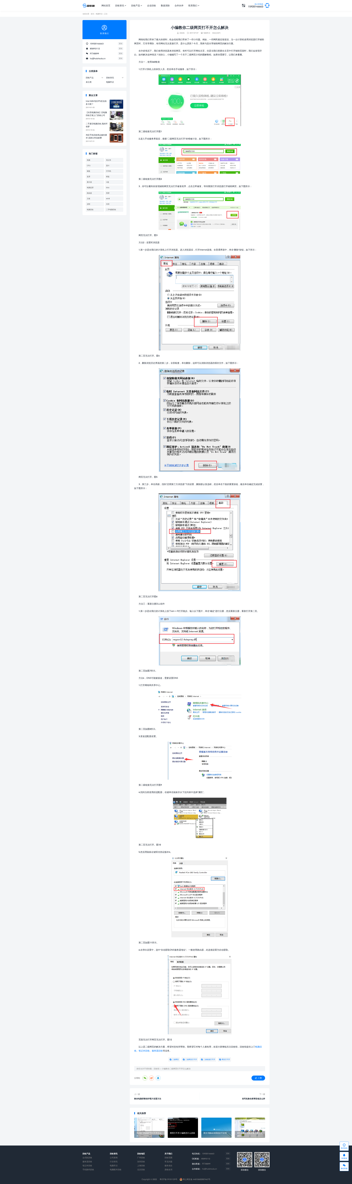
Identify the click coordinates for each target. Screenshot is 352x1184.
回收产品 (136, 5)
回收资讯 (120, 5)
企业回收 (151, 5)
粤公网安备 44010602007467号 (196, 1179)
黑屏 (107, 193)
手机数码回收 (88, 1169)
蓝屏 (88, 177)
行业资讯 (114, 1161)
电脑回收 (90, 209)
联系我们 (193, 5)
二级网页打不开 (191, 1059)
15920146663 (255, 5)
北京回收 (141, 1169)
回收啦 (157, 1068)
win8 (108, 198)
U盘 (107, 182)
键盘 (88, 171)
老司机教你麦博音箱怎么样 (253, 1098)
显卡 (107, 166)
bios (107, 187)
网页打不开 (226, 1059)
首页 (92, 14)
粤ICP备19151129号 (168, 1179)
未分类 (89, 82)
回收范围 (168, 1157)
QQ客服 (344, 1156)
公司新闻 (114, 1157)
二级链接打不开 (209, 1059)
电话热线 (344, 1146)
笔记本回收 (144, 1050)
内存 (107, 204)
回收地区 (141, 1153)
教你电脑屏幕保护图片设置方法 (147, 1098)
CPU (88, 166)
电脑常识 (99, 14)
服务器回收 (157, 1050)
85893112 (95, 48)
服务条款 (168, 1165)
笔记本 (108, 160)
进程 (88, 204)
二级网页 (175, 1059)
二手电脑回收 (111, 209)
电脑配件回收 (115, 1169)
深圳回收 (141, 1161)
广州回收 (141, 1157)
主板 (88, 198)
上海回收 (141, 1165)
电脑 (88, 160)
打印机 (108, 171)
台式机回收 (87, 1157)
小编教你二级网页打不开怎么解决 (176, 1068)
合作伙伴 (179, 5)
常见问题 (168, 1161)
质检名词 (168, 1169)
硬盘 (107, 177)
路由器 (89, 193)
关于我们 (168, 1153)
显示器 (89, 182)
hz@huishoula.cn (97, 58)
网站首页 (105, 5)
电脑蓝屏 (90, 187)
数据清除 (165, 5)
